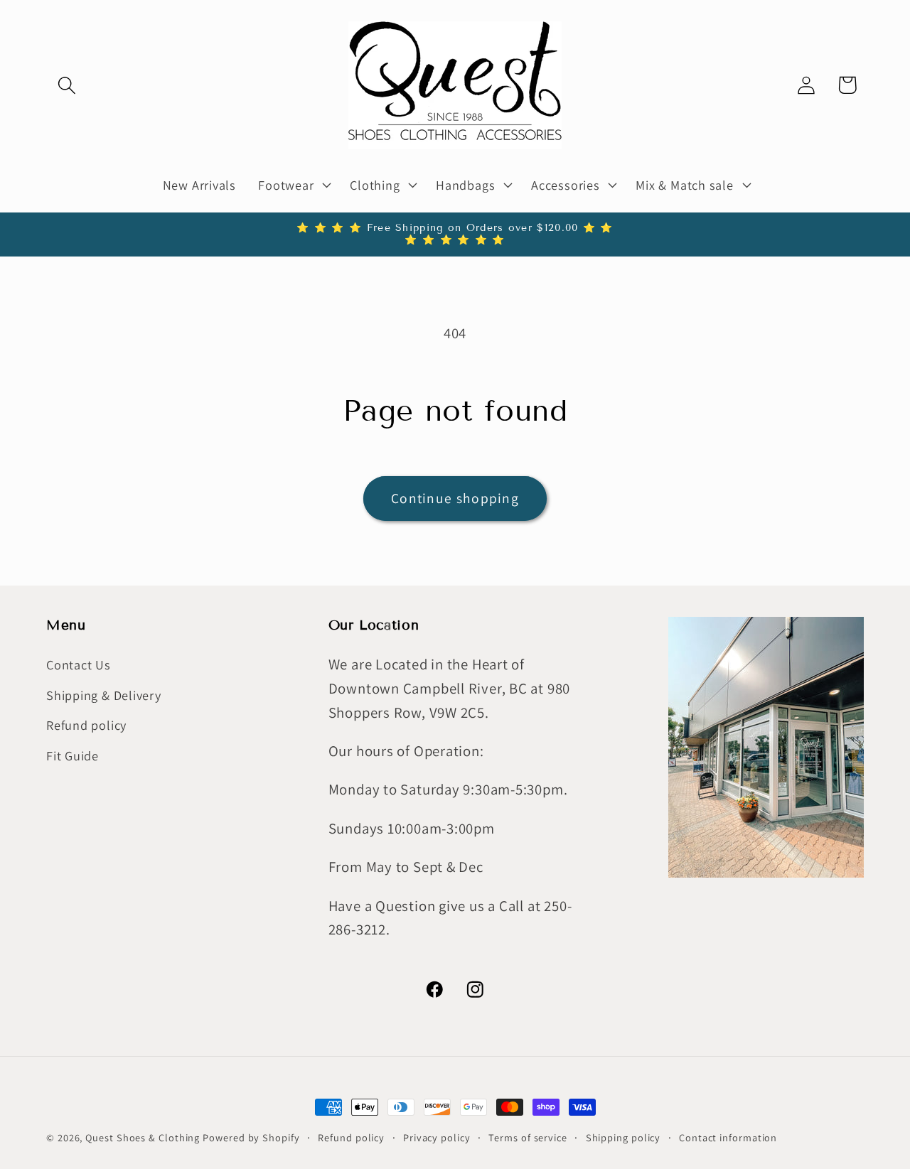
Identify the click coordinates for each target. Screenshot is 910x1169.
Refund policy (86, 724)
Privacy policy (437, 1137)
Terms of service (527, 1137)
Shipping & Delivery (103, 695)
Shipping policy (623, 1137)
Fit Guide (72, 755)
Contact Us (78, 665)
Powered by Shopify (251, 1137)
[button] (66, 85)
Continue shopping (455, 498)
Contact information (728, 1137)
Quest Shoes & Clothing (142, 1137)
